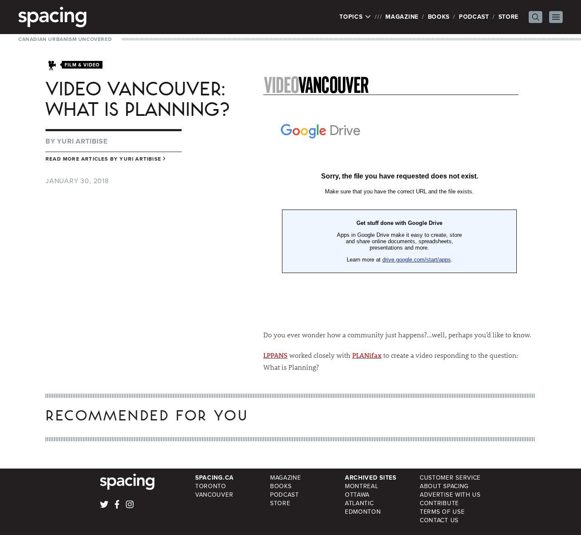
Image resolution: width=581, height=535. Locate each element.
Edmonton (363, 511)
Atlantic (359, 503)
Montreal (362, 486)
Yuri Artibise (82, 141)
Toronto (210, 486)
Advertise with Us (450, 494)
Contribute (439, 503)
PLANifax (367, 355)
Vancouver (214, 494)
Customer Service (450, 477)
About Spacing (444, 486)
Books (439, 16)
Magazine (402, 16)
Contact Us (439, 520)
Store (508, 16)
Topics (352, 17)
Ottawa (357, 494)
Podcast (474, 16)
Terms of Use (442, 511)
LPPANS (275, 355)
